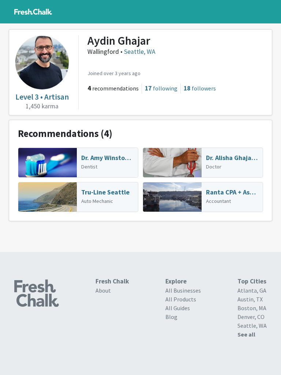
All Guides (177, 308)
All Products (180, 299)
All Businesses (183, 290)
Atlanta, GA (251, 290)
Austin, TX (250, 299)
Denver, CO (251, 316)
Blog (171, 316)
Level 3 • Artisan (42, 97)
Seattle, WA (140, 52)
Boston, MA (251, 308)
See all (246, 334)
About (103, 290)
